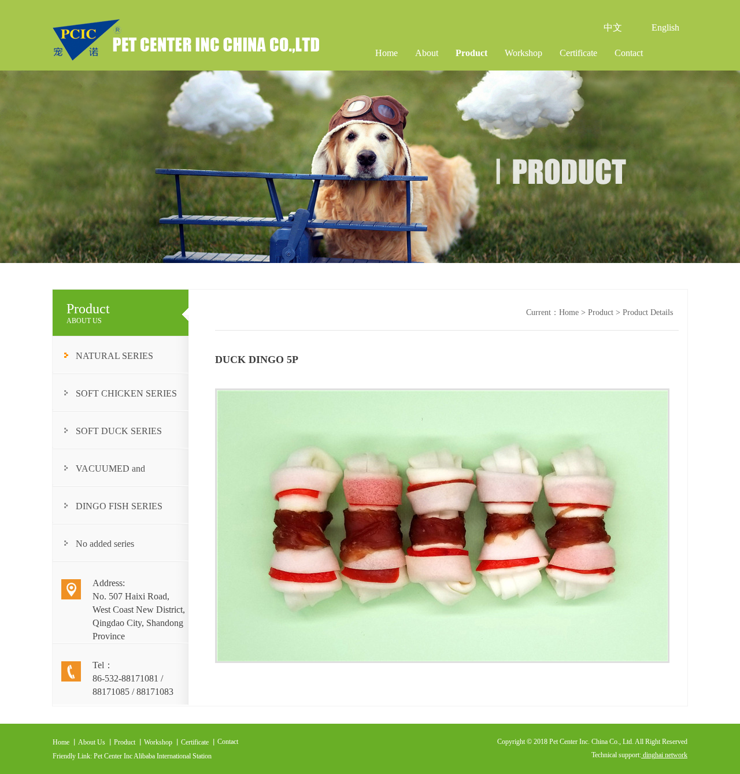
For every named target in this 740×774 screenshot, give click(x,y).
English (665, 27)
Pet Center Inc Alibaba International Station (153, 756)
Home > (573, 312)
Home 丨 (65, 742)
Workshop (523, 53)
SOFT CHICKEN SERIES (126, 393)
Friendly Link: (73, 756)
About (426, 53)
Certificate (578, 53)
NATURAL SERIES (114, 356)
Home (386, 53)
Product (471, 53)
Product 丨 (129, 742)
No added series (105, 544)
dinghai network (664, 755)
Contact (629, 53)
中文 (613, 27)
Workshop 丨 (162, 742)
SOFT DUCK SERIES (119, 431)
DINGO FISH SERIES (119, 506)
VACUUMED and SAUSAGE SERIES (114, 475)
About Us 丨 (96, 742)
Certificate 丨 (199, 742)
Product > (605, 312)
